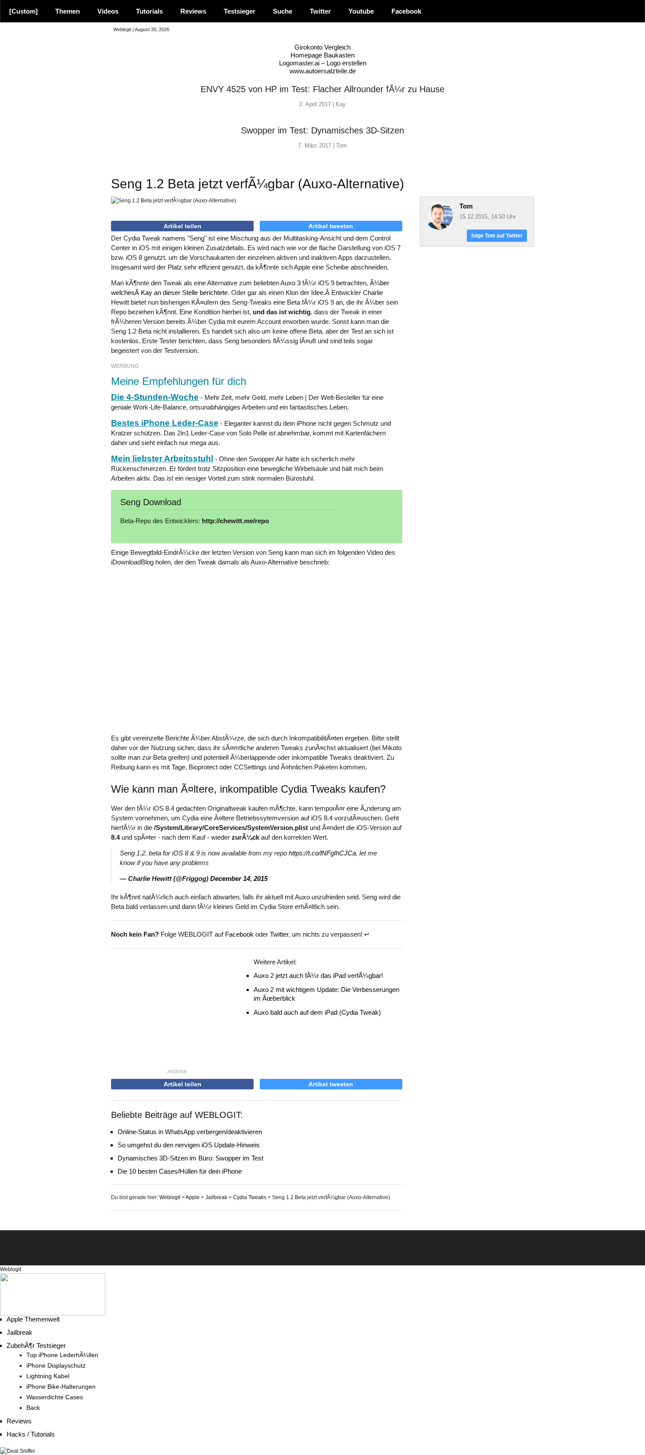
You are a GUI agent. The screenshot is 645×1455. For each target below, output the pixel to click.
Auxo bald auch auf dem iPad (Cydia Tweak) (317, 1012)
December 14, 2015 (239, 878)
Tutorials (149, 11)
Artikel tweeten (330, 226)
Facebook (406, 11)
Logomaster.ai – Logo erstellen (322, 63)
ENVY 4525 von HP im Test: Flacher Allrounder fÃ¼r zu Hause (322, 89)
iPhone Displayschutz (56, 1365)
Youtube (361, 11)
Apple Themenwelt (33, 1319)
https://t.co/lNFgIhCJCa (322, 853)
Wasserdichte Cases (54, 1397)
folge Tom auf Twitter (497, 236)
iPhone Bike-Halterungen (61, 1386)
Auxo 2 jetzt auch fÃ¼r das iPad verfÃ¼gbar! (318, 975)
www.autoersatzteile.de (323, 71)
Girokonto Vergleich (322, 47)
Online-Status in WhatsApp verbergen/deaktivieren (190, 1131)
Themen (67, 11)
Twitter (320, 11)
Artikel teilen (182, 226)
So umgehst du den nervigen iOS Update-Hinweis (189, 1145)
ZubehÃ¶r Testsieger (36, 1345)
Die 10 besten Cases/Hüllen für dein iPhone (180, 1171)
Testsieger (239, 11)
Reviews (193, 11)
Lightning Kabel (47, 1376)
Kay (341, 104)
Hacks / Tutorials (31, 1434)
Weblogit (10, 1269)
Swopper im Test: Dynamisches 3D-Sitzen (322, 130)
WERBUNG (125, 366)
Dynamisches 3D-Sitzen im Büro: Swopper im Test (190, 1158)
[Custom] (23, 11)
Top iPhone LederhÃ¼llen (62, 1355)
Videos (107, 11)
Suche (282, 11)
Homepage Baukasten (322, 55)
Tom (341, 145)
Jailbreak (19, 1332)
